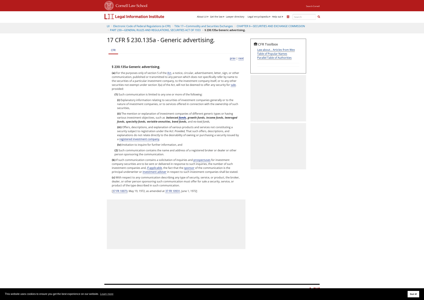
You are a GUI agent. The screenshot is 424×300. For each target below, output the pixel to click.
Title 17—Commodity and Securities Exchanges (203, 26)
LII (108, 26)
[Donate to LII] (288, 16)
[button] (319, 17)
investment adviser (154, 172)
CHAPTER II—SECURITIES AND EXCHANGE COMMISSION (271, 26)
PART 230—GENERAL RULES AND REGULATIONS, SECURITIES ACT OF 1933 (155, 30)
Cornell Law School (130, 5)
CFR (113, 50)
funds (182, 117)
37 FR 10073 (120, 191)
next (241, 58)
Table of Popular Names (272, 54)
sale (233, 85)
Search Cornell (313, 6)
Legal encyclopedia (258, 16)
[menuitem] (201, 16)
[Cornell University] (109, 5)
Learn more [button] (106, 294)
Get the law (216, 16)
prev (233, 58)
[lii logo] (142, 16)
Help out (276, 16)
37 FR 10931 (172, 191)
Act (169, 73)
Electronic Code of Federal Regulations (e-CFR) (142, 26)
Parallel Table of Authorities (274, 58)
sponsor (189, 168)
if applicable (154, 168)
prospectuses (202, 160)
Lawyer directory (235, 16)
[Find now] (319, 17)
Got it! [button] (413, 294)
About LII (202, 16)
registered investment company (139, 139)
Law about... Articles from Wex (276, 50)
